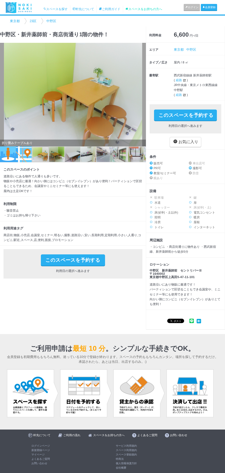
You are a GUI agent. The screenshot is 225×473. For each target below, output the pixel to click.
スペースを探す (57, 9)
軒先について (85, 9)
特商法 (120, 458)
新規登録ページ (40, 450)
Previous (5, 94)
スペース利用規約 (126, 450)
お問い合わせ (39, 463)
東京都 (15, 21)
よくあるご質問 (40, 458)
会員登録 (210, 7)
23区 (33, 21)
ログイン (193, 7)
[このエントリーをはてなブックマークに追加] (199, 321)
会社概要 (121, 467)
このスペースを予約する (186, 115)
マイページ (38, 454)
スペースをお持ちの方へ (145, 9)
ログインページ (40, 445)
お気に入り (187, 142)
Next (140, 94)
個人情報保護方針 (126, 463)
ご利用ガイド (111, 9)
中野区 (51, 21)
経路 (179, 80)
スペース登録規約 (126, 454)
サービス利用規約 (126, 445)
